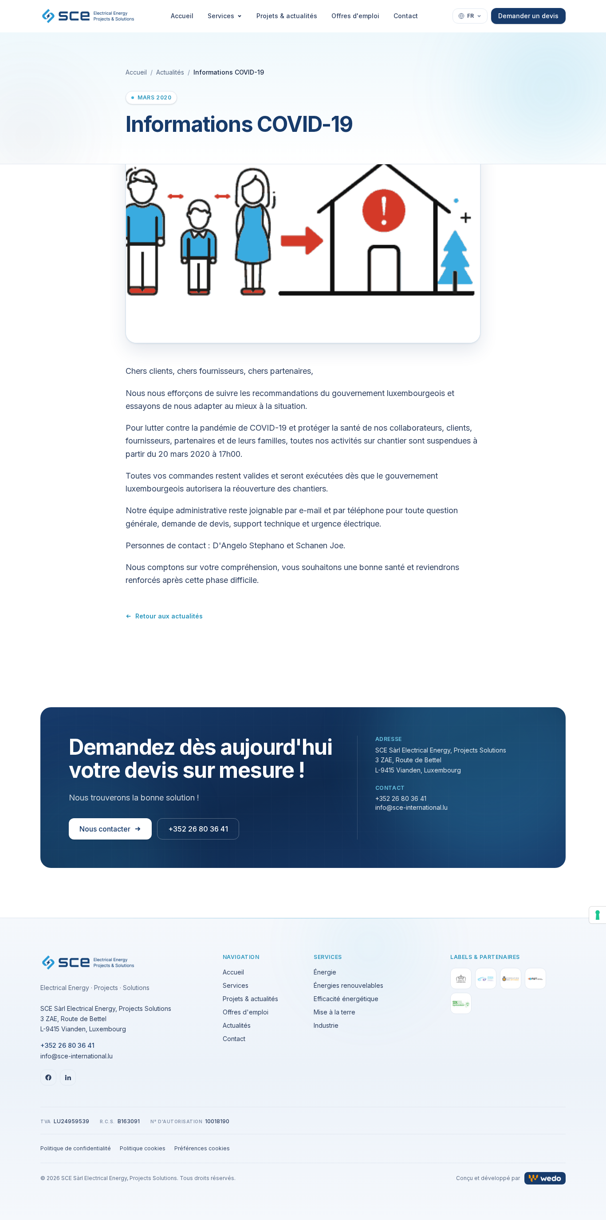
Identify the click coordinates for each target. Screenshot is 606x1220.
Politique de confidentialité (75, 1148)
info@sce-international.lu (411, 807)
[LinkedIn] (68, 1077)
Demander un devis (528, 16)
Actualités (170, 72)
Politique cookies (142, 1148)
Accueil (182, 16)
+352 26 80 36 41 (198, 828)
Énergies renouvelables (348, 985)
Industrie (326, 1025)
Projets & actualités (286, 16)
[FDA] (510, 978)
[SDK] (461, 1003)
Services (221, 16)
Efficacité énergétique (346, 998)
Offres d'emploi (355, 16)
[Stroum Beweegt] (485, 978)
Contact (406, 16)
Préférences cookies (202, 1148)
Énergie (325, 972)
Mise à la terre (334, 1012)
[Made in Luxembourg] (461, 978)
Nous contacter (104, 828)
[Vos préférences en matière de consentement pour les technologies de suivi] (597, 915)
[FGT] (535, 978)
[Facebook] (48, 1077)
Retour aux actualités (169, 616)
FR (470, 15)
